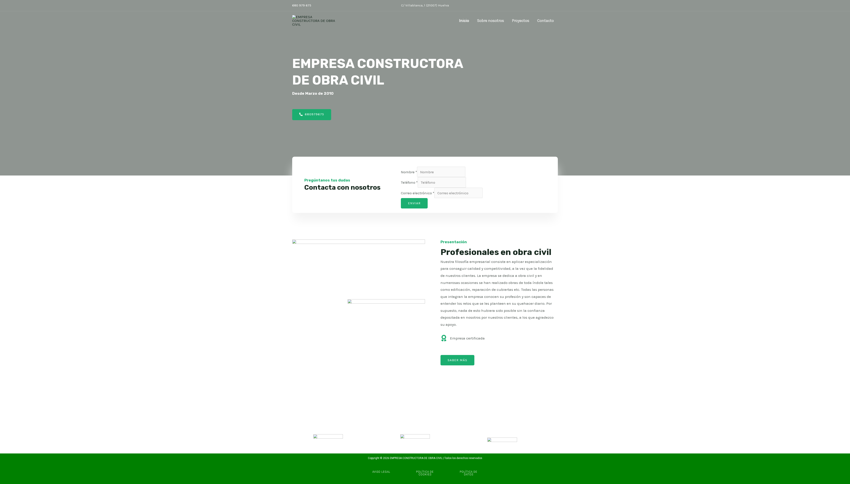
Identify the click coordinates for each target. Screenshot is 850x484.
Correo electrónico (417, 193)
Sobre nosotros (490, 20)
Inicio (464, 20)
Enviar (414, 203)
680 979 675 (301, 5)
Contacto (545, 20)
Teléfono (409, 182)
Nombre (409, 172)
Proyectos (520, 20)
